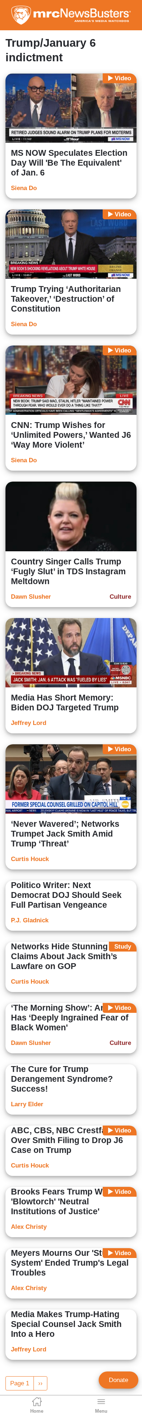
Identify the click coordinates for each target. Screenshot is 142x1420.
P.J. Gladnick (29, 920)
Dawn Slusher (31, 596)
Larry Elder (27, 1104)
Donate (118, 1380)
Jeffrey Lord (28, 722)
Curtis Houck (30, 859)
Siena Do (24, 188)
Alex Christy (29, 1226)
